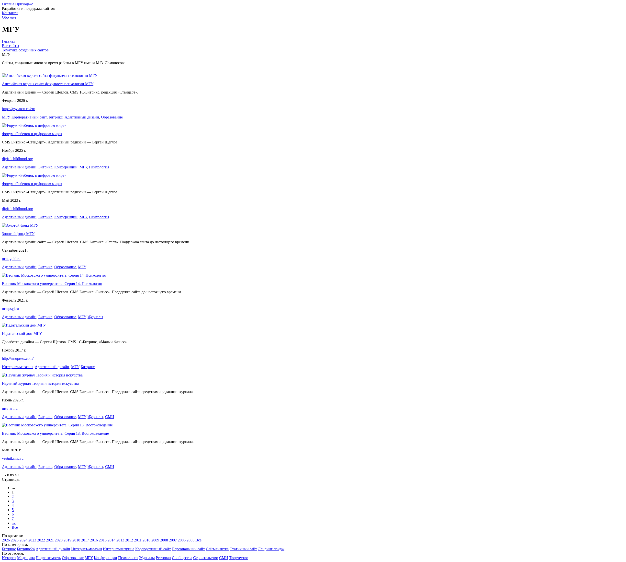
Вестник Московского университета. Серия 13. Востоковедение (55, 433)
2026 (6, 540)
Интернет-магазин (17, 367)
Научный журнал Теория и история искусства (40, 383)
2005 (190, 540)
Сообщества (182, 558)
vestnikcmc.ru (12, 458)
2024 (23, 540)
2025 (15, 540)
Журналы (95, 317)
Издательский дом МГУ (22, 333)
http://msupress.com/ (18, 358)
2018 (76, 540)
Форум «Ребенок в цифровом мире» (32, 134)
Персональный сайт (188, 549)
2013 (120, 540)
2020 (59, 540)
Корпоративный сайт (29, 117)
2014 (111, 540)
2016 (94, 540)
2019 (67, 540)
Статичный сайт (243, 549)
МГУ (6, 117)
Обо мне (9, 17)
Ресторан (163, 558)
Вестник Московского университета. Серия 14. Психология (52, 283)
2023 (32, 540)
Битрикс (56, 117)
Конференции (66, 167)
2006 (182, 540)
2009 (155, 540)
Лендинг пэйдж (271, 549)
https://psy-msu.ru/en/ (18, 109)
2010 (146, 540)
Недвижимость (48, 558)
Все (15, 527)
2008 (164, 540)
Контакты (10, 13)
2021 (50, 540)
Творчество (238, 558)
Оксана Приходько (17, 4)
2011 (138, 540)
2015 (103, 540)
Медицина (26, 558)
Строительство (205, 558)
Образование (112, 117)
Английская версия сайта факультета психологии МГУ (47, 84)
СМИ (109, 417)
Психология (99, 167)
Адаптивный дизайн (82, 117)
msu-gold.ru (11, 259)
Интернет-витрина (118, 549)
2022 (41, 540)
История (9, 558)
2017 (85, 540)
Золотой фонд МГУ (18, 234)
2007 (173, 540)
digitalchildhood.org (17, 159)
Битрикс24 (26, 549)
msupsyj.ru (10, 308)
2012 (129, 540)
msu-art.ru (10, 408)
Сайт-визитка (217, 549)
